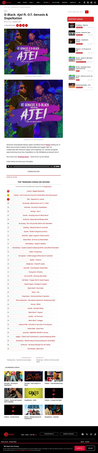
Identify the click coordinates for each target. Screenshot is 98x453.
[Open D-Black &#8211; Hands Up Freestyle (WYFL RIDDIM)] (13, 393)
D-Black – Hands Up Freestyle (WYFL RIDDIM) (13, 401)
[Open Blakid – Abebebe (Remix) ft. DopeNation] (33, 410)
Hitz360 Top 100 (47, 186)
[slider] (58, 166)
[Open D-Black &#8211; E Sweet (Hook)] (13, 410)
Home (19, 2)
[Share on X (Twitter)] (17, 25)
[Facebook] (83, 434)
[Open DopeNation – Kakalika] (54, 410)
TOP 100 (47, 2)
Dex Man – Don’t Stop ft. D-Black (32, 384)
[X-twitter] (87, 434)
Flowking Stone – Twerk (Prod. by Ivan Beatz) (19, 360)
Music (31, 2)
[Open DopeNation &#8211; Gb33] (33, 393)
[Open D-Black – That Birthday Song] (54, 376)
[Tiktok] (95, 434)
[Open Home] (6, 2)
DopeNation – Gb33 (30, 400)
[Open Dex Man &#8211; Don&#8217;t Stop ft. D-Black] (33, 376)
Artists (25, 2)
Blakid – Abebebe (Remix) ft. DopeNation (32, 417)
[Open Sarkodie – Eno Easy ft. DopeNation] (13, 376)
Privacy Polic (12, 441)
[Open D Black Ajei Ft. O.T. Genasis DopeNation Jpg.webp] (27, 74)
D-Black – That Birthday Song (53, 383)
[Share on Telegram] (23, 25)
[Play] (8, 166)
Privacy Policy (18, 450)
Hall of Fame (55, 2)
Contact (87, 441)
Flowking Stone (23, 157)
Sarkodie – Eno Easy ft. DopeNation (11, 384)
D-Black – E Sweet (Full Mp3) (53, 400)
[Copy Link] (26, 25)
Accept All (80, 448)
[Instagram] (91, 434)
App (79, 2)
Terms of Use (27, 450)
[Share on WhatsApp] (20, 25)
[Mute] (54, 166)
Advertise (64, 2)
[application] (34, 166)
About (82, 441)
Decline (90, 448)
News (38, 2)
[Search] (95, 2)
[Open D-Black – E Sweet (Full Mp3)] (54, 393)
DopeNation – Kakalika (52, 417)
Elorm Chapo (8, 21)
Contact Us (73, 2)
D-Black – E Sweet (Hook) (11, 417)
